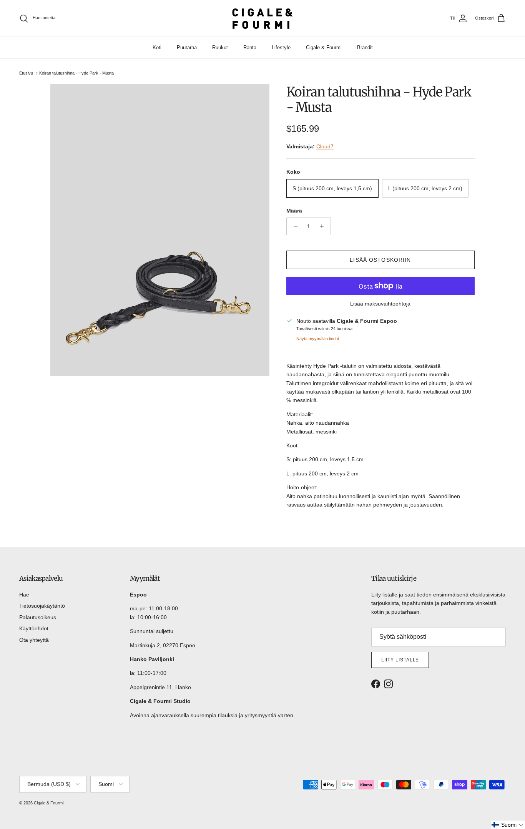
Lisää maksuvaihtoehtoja (380, 304)
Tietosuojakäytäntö (42, 606)
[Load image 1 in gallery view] (159, 230)
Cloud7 (325, 146)
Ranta (249, 47)
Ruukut (220, 47)
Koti (157, 47)
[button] (508, 825)
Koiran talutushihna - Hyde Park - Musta (76, 73)
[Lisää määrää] (324, 226)
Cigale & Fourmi (324, 47)
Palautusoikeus (37, 617)
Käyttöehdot (33, 628)
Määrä (294, 211)
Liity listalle (400, 660)
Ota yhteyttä (34, 640)
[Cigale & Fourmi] (262, 18)
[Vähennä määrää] (293, 226)
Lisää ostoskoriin (380, 260)
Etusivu (26, 73)
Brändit (365, 47)
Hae (24, 594)
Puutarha (187, 47)
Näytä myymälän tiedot (317, 338)
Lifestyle (281, 47)
